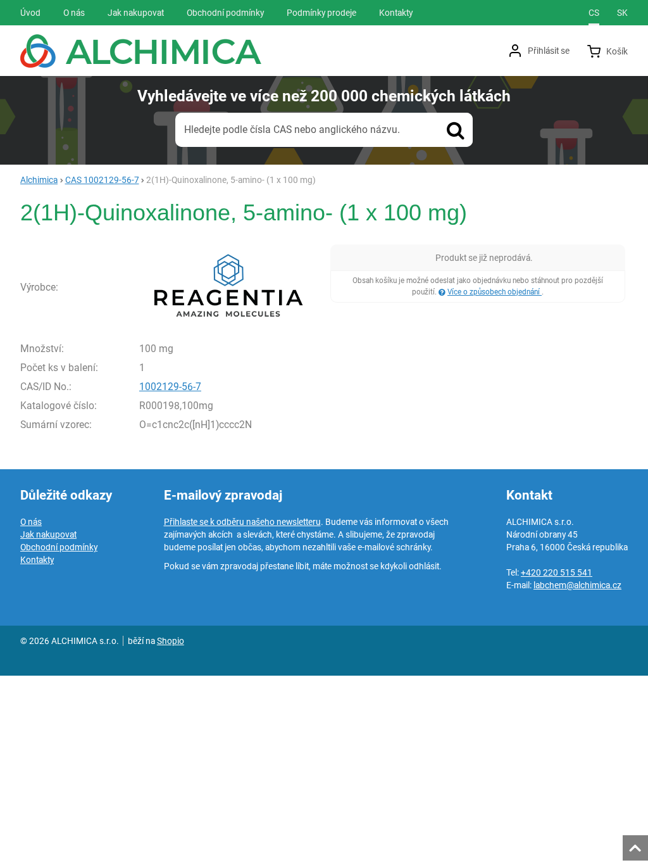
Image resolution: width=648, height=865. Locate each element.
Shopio (170, 641)
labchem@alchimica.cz (577, 585)
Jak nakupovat (48, 534)
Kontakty (37, 560)
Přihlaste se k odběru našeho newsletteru (242, 522)
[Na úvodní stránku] (140, 51)
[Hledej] (456, 130)
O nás (31, 522)
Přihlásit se (549, 51)
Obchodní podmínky (58, 547)
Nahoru (636, 844)
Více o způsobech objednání (494, 291)
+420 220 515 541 (556, 572)
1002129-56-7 (170, 387)
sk (622, 13)
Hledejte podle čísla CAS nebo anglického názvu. (292, 129)
